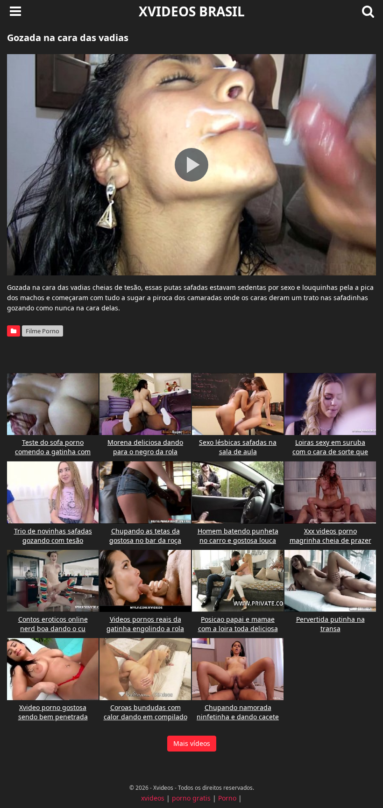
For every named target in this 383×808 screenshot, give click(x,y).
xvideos (152, 798)
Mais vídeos (191, 743)
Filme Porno (42, 331)
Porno (227, 798)
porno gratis (191, 798)
